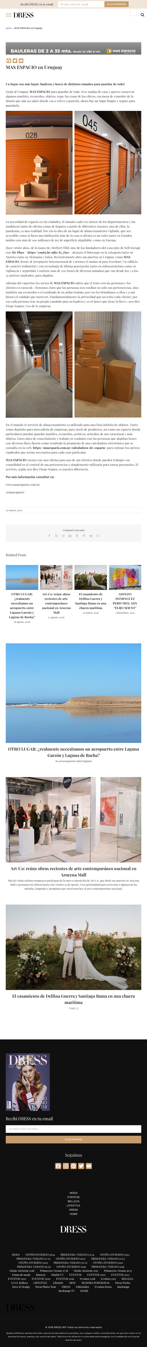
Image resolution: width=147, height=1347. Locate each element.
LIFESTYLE (73, 1205)
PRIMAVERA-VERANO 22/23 (33, 1258)
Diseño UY (57, 1275)
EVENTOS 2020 (41, 1279)
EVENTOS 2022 (120, 1275)
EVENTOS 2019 (65, 1279)
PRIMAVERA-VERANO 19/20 (34, 1266)
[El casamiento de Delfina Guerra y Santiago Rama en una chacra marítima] (90, 567)
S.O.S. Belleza (19, 1283)
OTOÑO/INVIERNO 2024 (40, 1254)
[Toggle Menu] (9, 15)
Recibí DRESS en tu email (36, 4)
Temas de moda (21, 1275)
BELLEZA (73, 1201)
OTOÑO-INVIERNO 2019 (71, 1266)
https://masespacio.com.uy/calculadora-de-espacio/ (69, 448)
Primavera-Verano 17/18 (54, 1270)
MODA (74, 1192)
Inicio (9, 27)
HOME (74, 1213)
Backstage (123, 1287)
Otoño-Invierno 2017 (86, 1270)
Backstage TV (67, 1291)
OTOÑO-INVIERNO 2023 (114, 1254)
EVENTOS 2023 (96, 1275)
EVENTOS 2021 (17, 1279)
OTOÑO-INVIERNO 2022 (71, 1258)
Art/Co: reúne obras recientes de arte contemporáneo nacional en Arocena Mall (56, 603)
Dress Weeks (122, 1283)
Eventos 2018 (87, 1279)
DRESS (73, 1209)
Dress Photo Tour (45, 1287)
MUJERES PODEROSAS (95, 1283)
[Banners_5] (73, 43)
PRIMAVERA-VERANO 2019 (107, 1266)
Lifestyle (58, 1283)
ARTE (72, 1283)
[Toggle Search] (142, 15)
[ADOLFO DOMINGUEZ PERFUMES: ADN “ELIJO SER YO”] (125, 567)
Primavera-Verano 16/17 (118, 1270)
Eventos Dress (103, 1287)
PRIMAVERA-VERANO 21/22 (108, 1258)
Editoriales (82, 1287)
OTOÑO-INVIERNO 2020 (108, 1262)
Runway (41, 1275)
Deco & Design (21, 1287)
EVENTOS (73, 1197)
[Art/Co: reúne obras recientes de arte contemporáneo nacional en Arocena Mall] (56, 567)
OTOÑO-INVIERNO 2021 (33, 1262)
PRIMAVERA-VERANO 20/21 (70, 1262)
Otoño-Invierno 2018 (22, 1270)
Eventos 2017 (108, 1279)
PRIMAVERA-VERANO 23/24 (77, 1254)
